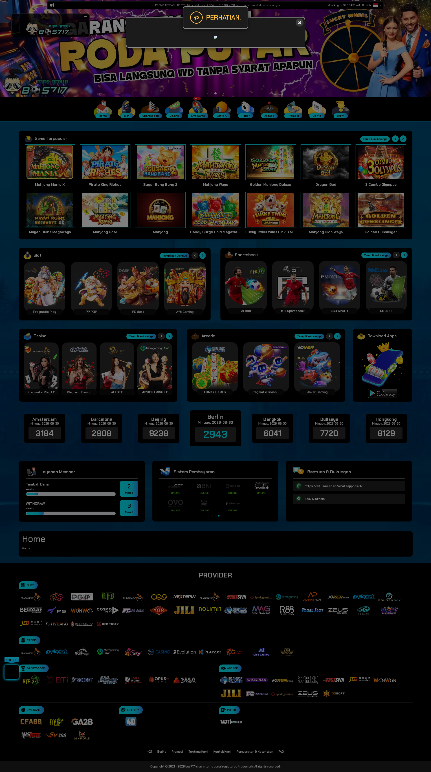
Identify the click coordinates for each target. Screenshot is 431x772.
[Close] (299, 23)
